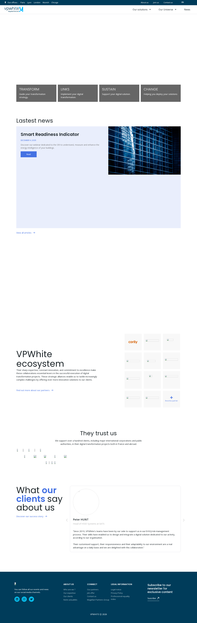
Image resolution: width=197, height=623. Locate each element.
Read (29, 154)
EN (183, 2)
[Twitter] (31, 599)
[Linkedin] (17, 599)
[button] (67, 520)
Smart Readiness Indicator (50, 134)
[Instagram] (24, 599)
